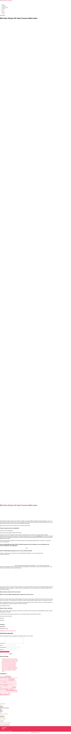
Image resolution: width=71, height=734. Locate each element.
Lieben (12, 686)
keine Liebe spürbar (12, 683)
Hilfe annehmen (3, 683)
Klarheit (16, 683)
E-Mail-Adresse (3, 647)
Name (1, 645)
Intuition (9, 683)
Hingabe (7, 683)
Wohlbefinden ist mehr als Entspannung (8, 630)
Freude (1, 682)
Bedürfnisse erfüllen (2, 676)
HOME (1, 705)
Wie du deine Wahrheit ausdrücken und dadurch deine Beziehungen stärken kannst (9, 669)
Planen (11, 687)
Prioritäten (11, 689)
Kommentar (2, 643)
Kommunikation (4, 684)
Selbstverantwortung (11, 690)
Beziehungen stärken (6, 677)
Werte (9, 693)
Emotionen (12, 679)
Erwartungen (11, 680)
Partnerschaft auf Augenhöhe (6, 687)
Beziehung (8, 676)
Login (3, 13)
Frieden (5, 682)
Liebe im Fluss (9, 686)
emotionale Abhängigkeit (6, 679)
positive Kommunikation (8, 688)
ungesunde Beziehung (5, 693)
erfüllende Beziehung (4, 680)
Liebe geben (5, 686)
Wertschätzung (4, 694)
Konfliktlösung (11, 684)
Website (1, 649)
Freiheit (15, 680)
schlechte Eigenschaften (3, 690)
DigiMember (38, 732)
